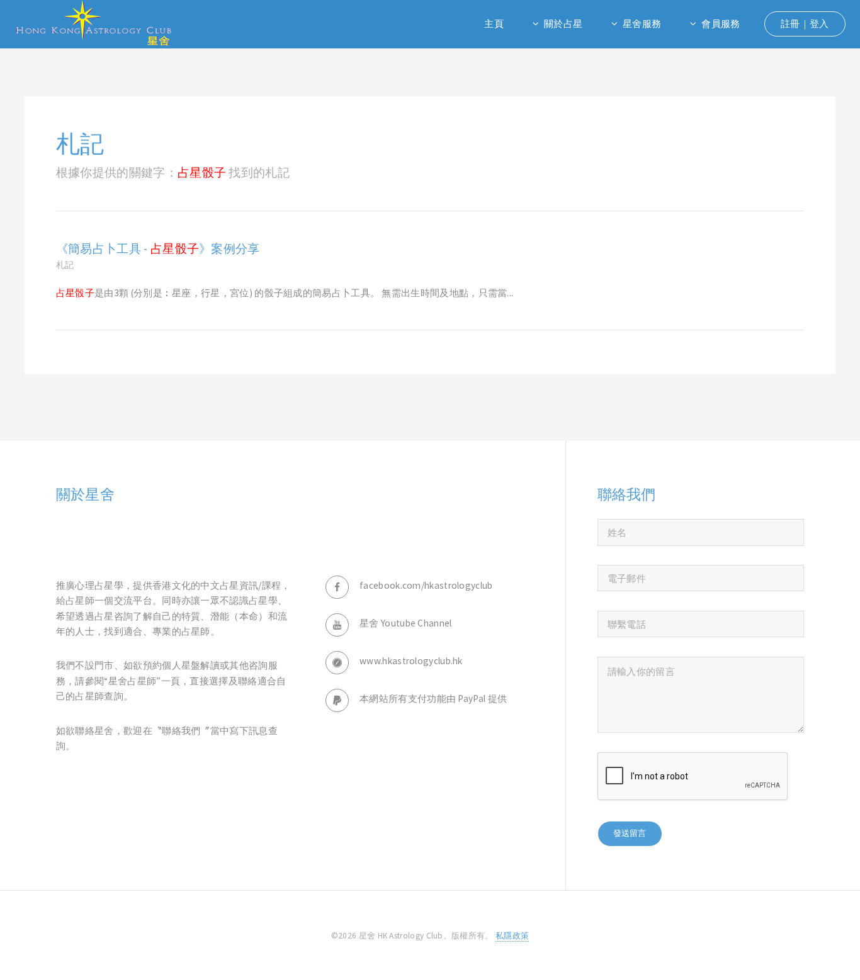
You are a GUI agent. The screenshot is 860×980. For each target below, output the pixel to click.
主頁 (494, 24)
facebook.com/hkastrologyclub (426, 585)
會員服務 (720, 24)
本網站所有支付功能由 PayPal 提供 (433, 698)
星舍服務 (642, 24)
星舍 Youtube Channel (405, 623)
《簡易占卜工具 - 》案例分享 (158, 248)
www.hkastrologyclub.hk (411, 661)
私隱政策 (512, 935)
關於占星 (563, 24)
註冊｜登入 (805, 24)
